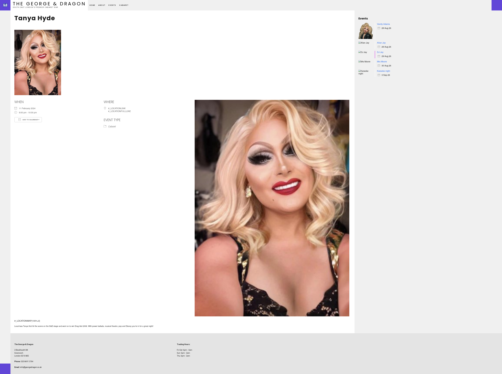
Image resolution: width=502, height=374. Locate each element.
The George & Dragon (49, 3)
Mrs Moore (382, 61)
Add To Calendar (30, 120)
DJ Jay (380, 52)
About (101, 5)
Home (92, 5)
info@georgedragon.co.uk (31, 367)
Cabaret (124, 5)
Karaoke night (383, 70)
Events (112, 5)
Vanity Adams (383, 23)
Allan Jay (381, 42)
